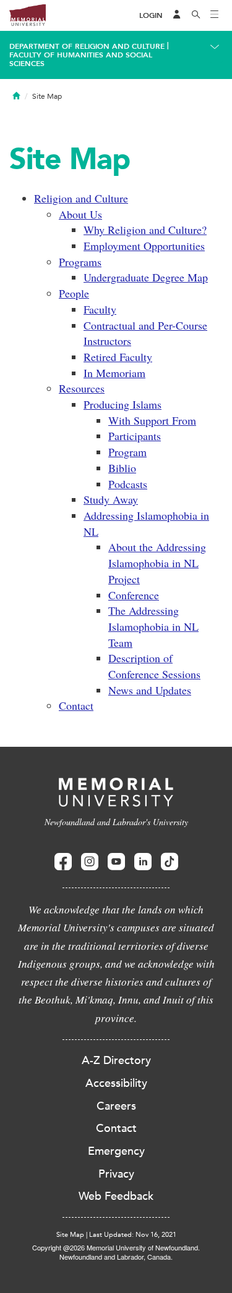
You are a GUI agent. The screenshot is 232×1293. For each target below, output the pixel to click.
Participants (134, 435)
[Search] (196, 15)
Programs (80, 261)
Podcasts (127, 483)
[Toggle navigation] (215, 15)
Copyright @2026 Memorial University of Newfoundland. (116, 1247)
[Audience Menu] (177, 15)
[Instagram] (89, 862)
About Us (80, 214)
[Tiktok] (169, 862)
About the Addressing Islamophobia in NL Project (157, 562)
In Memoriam (114, 372)
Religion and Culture (81, 198)
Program (127, 451)
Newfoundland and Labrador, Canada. (116, 1257)
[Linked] (143, 862)
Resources (82, 388)
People (74, 293)
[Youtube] (116, 862)
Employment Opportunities (144, 245)
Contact (76, 705)
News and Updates (149, 690)
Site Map (70, 1235)
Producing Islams (122, 404)
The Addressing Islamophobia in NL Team (153, 626)
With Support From (152, 420)
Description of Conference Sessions (154, 666)
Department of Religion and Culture (87, 46)
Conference (133, 595)
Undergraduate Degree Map (146, 277)
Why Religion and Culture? (145, 229)
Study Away (111, 499)
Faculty (100, 309)
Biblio (122, 467)
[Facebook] (63, 862)
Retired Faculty (118, 356)
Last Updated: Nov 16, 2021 (132, 1235)
